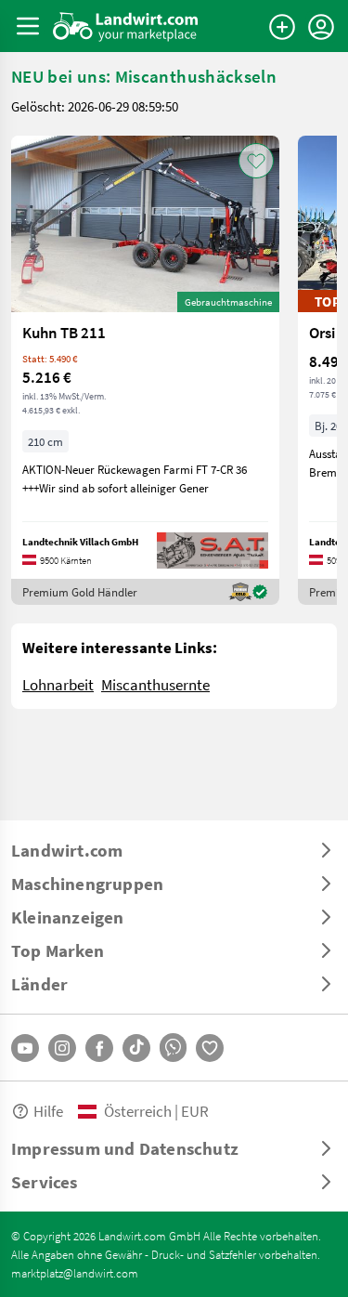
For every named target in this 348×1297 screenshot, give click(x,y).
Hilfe (48, 1110)
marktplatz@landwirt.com (74, 1272)
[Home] (126, 26)
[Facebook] (99, 1048)
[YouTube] (25, 1048)
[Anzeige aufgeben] (282, 27)
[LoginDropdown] (321, 27)
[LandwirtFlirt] (210, 1048)
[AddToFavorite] (256, 160)
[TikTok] (136, 1048)
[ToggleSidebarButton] (28, 26)
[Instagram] (62, 1048)
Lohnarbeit (58, 684)
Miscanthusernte (155, 684)
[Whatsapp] (173, 1047)
